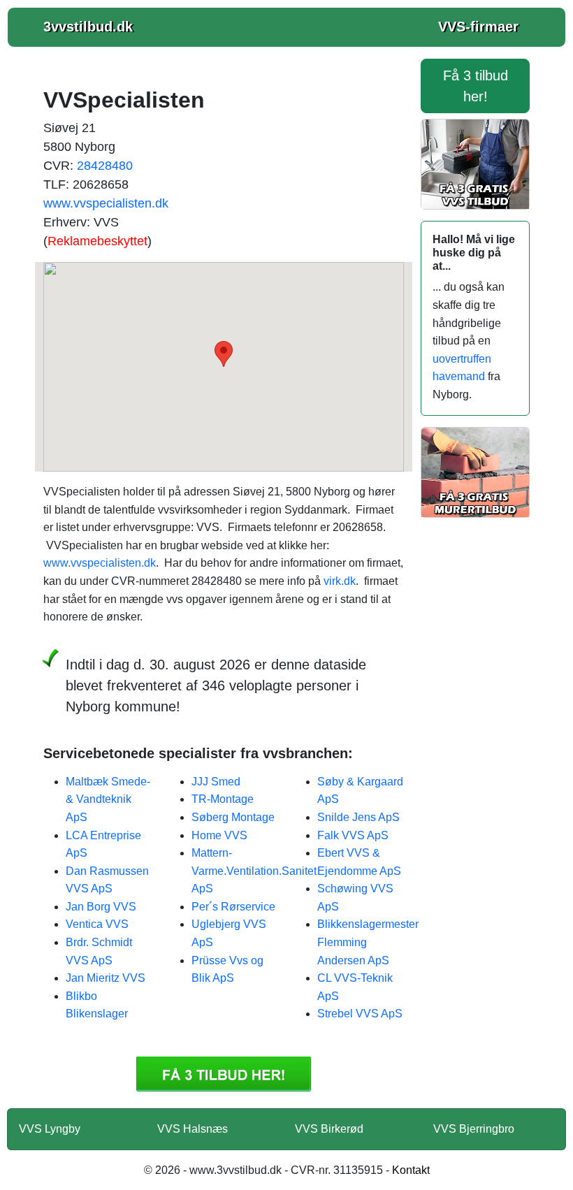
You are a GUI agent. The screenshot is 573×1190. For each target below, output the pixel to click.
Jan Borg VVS (101, 907)
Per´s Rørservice (233, 907)
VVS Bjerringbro (473, 1129)
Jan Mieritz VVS (105, 978)
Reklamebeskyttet (97, 241)
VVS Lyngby (49, 1129)
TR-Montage (222, 799)
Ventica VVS (97, 924)
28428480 (105, 166)
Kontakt (411, 1170)
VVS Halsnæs (192, 1129)
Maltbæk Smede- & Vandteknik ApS (108, 799)
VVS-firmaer (478, 26)
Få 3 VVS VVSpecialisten (223, 1074)
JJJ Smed (215, 782)
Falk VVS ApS (353, 835)
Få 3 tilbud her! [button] (475, 86)
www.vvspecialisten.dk (105, 203)
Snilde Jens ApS (358, 817)
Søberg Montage (233, 817)
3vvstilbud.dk (88, 26)
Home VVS (219, 835)
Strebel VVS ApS (359, 1014)
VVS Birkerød (329, 1129)
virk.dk (340, 581)
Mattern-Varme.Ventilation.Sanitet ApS (254, 870)
